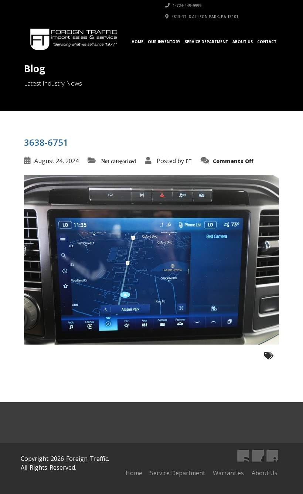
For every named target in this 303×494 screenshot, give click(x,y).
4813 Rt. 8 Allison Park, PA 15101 (204, 16)
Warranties (228, 473)
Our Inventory (164, 41)
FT (188, 161)
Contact (266, 41)
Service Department (206, 41)
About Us (242, 41)
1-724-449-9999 (186, 5)
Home (137, 41)
